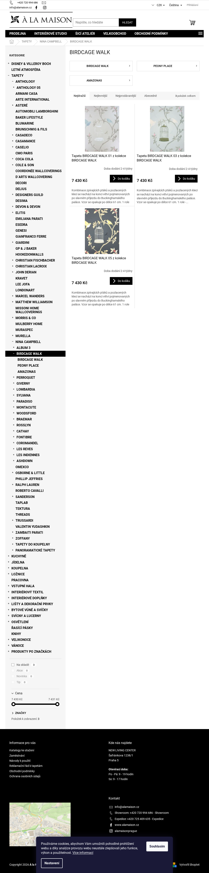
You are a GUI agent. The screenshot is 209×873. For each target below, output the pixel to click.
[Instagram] (45, 7)
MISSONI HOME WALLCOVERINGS (29, 310)
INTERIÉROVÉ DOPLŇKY (29, 598)
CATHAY (23, 431)
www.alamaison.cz (127, 824)
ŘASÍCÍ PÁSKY (22, 628)
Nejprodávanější (126, 95)
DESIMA (22, 201)
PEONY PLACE (28, 365)
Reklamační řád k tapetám (25, 765)
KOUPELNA (19, 568)
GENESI (21, 231)
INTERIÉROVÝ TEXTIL (27, 592)
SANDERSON (25, 497)
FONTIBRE (24, 437)
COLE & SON (25, 165)
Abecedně (150, 95)
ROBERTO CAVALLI (30, 491)
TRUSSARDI (24, 520)
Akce (22, 670)
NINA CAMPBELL (28, 342)
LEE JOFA (23, 284)
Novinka (24, 676)
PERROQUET (26, 378)
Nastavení (51, 863)
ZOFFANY (23, 538)
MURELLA (23, 336)
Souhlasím (157, 846)
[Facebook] (36, 7)
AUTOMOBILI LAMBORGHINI (37, 111)
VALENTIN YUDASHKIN (33, 527)
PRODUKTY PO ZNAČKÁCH (31, 652)
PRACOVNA (20, 580)
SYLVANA (24, 395)
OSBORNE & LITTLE (30, 473)
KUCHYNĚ (18, 556)
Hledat (127, 22)
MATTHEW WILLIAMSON (34, 302)
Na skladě (25, 664)
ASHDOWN (24, 461)
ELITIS (20, 213)
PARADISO (24, 401)
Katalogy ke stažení (21, 750)
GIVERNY (23, 383)
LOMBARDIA (26, 389)
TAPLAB (22, 503)
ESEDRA (22, 225)
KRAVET (22, 278)
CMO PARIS (24, 153)
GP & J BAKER (26, 249)
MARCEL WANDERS (30, 296)
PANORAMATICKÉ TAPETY (35, 550)
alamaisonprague (126, 831)
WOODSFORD (26, 413)
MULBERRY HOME (29, 324)
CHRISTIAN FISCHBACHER (35, 260)
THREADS (23, 515)
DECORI (21, 183)
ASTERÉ (22, 105)
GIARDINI (22, 243)
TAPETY (17, 76)
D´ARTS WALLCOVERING (34, 177)
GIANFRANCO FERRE (31, 236)
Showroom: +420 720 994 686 (134, 812)
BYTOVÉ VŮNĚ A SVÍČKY (29, 610)
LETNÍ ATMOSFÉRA (25, 70)
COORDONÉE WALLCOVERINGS (39, 171)
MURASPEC (24, 330)
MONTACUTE (26, 407)
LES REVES (25, 449)
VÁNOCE (17, 646)
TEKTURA (23, 509)
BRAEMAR (24, 419)
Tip (21, 682)
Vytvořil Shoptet (189, 864)
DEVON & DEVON (28, 207)
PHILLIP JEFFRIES (29, 479)
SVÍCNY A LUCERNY (26, 616)
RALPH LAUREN (27, 485)
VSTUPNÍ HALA (22, 586)
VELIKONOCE (21, 640)
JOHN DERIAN (26, 272)
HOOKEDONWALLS (29, 254)
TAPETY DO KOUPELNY (33, 544)
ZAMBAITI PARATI (29, 532)
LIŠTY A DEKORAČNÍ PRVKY (32, 604)
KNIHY (16, 634)
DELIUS (21, 189)
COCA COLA (24, 159)
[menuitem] (17, 33)
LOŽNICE (18, 574)
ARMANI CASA (27, 94)
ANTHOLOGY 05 (28, 88)
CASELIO (22, 147)
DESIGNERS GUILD (29, 195)
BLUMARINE (25, 123)
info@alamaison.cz (127, 806)
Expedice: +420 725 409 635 (132, 819)
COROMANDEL (27, 443)
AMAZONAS (27, 372)
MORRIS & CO (26, 318)
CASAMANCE (25, 141)
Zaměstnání (16, 755)
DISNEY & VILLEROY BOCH (31, 64)
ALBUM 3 (23, 348)
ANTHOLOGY (25, 82)
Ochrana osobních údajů (24, 776)
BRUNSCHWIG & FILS (31, 129)
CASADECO (24, 135)
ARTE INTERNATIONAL (33, 99)
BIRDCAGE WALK (29, 354)
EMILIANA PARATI (29, 219)
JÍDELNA (17, 562)
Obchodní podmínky (22, 771)
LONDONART (25, 290)
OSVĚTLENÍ (20, 622)
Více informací (82, 853)
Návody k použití (19, 760)
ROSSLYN (24, 425)
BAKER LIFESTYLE (29, 117)
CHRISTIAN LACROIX (31, 266)
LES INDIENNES (28, 455)
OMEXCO (22, 467)
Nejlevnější (100, 95)
